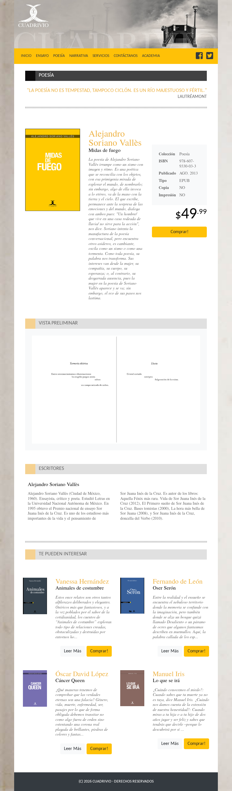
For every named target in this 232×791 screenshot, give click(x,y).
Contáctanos (126, 56)
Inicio (27, 55)
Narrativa (78, 56)
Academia (151, 56)
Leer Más (72, 651)
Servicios (101, 56)
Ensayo (42, 56)
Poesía (59, 56)
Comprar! (179, 232)
